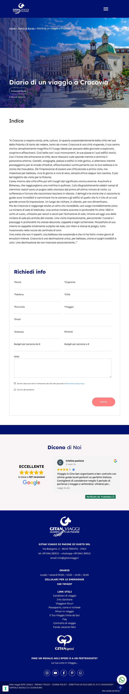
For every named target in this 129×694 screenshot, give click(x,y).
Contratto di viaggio (64, 623)
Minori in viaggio (64, 611)
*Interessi (19, 331)
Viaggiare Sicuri (64, 603)
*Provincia (19, 306)
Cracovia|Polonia (18, 91)
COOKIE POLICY (59, 684)
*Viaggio (69, 306)
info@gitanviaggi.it (68, 557)
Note (16, 356)
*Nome (17, 282)
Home (12, 28)
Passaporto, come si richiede (64, 607)
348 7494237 (64, 583)
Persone (68, 331)
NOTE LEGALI (26, 684)
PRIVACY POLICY (42, 684)
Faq (64, 619)
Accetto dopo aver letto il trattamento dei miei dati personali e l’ (50, 384)
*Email (17, 319)
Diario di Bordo (26, 28)
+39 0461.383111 (50, 553)
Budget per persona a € (76, 344)
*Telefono (19, 294)
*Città (67, 294)
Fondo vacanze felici (64, 627)
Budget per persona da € (27, 344)
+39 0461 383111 (82, 553)
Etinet (117, 691)
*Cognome (69, 282)
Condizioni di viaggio (64, 595)
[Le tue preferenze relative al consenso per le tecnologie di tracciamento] (5, 688)
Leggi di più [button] (63, 488)
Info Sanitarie (64, 599)
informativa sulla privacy (75, 384)
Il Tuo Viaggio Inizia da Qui (64, 615)
